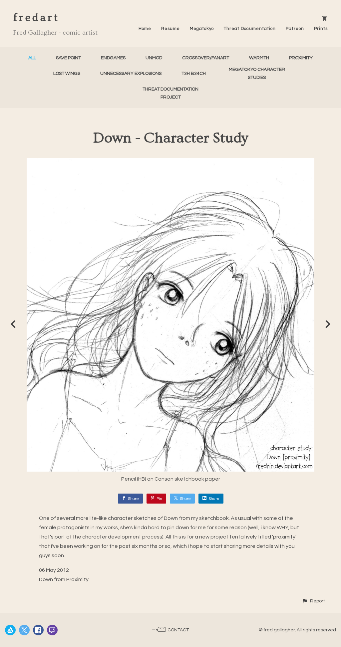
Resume (170, 28)
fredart (36, 18)
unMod (154, 58)
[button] (313, 601)
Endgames (113, 58)
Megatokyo (202, 28)
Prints (321, 28)
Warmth (259, 58)
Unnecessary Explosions (131, 73)
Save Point (68, 58)
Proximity (301, 58)
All (32, 58)
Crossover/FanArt (205, 58)
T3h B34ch (193, 73)
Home (145, 28)
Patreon (295, 28)
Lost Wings (66, 73)
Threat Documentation (250, 28)
